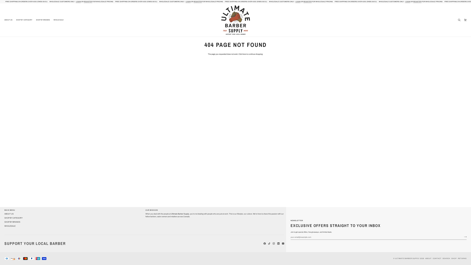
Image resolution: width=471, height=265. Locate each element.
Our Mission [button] (151, 210)
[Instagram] (274, 243)
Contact (437, 258)
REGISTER (88, 1)
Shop (454, 258)
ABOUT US (9, 214)
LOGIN (78, 1)
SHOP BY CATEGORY (13, 218)
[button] (9, 20)
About (428, 258)
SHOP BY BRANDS (12, 222)
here (244, 54)
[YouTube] (283, 243)
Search (446, 258)
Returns (462, 258)
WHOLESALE (10, 226)
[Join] (465, 237)
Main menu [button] (9, 210)
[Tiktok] (269, 243)
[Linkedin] (278, 243)
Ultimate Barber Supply (407, 258)
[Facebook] (265, 243)
